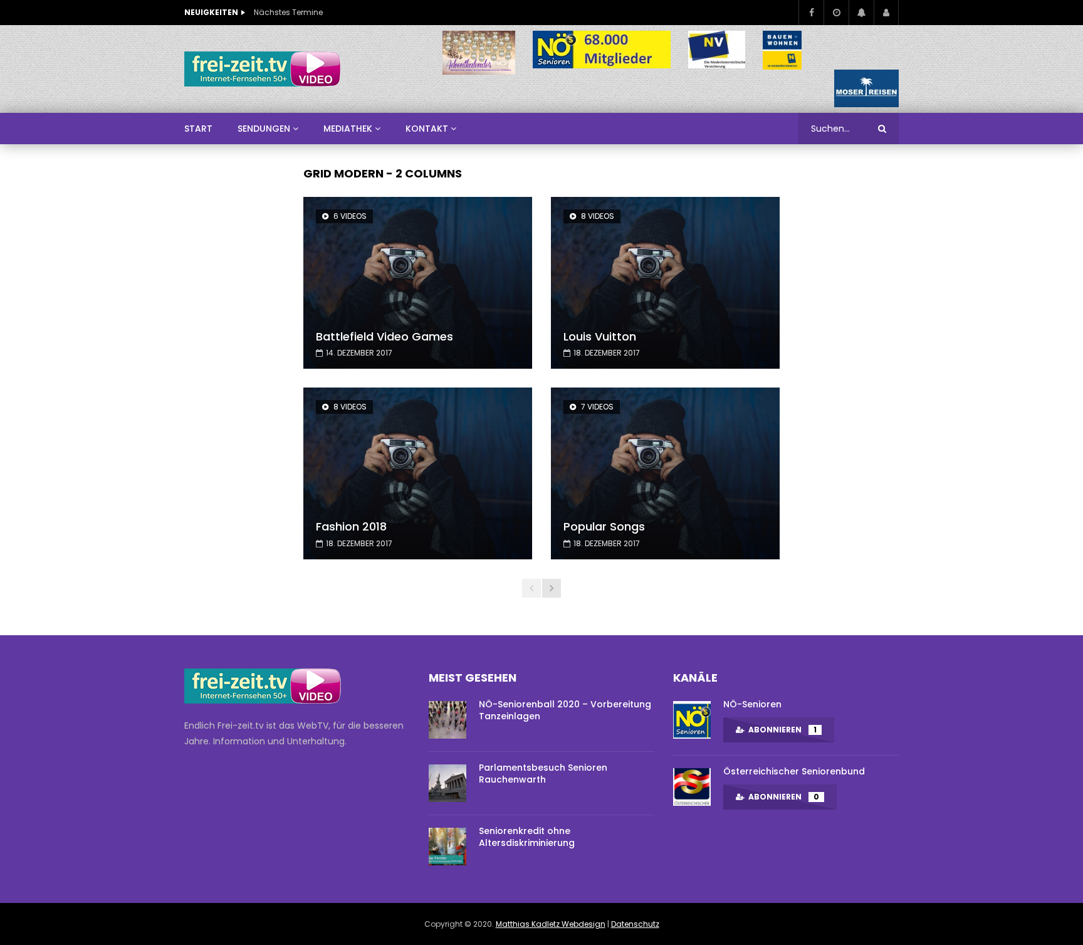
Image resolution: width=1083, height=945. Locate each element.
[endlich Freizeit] (262, 69)
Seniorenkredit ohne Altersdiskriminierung (527, 837)
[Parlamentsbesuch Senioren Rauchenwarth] (447, 783)
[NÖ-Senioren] (692, 720)
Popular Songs (604, 526)
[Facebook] (811, 12)
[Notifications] (861, 12)
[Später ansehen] (836, 12)
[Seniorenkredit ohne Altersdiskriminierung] (447, 846)
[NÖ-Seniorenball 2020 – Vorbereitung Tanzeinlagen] (447, 720)
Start (198, 128)
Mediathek (347, 128)
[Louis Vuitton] (665, 283)
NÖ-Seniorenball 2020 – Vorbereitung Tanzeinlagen (565, 710)
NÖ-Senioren (752, 704)
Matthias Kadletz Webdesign (550, 924)
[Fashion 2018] (417, 473)
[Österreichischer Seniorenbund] (692, 787)
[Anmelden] (886, 12)
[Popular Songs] (665, 473)
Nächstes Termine (288, 12)
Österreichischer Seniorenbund (794, 771)
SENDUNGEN (264, 128)
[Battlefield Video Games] (417, 283)
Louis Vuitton (599, 336)
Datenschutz (635, 924)
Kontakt (426, 128)
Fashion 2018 (351, 526)
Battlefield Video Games (384, 336)
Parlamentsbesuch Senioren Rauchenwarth (543, 773)
